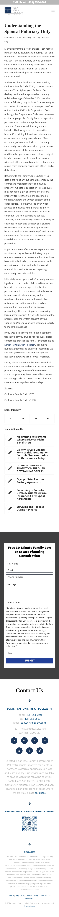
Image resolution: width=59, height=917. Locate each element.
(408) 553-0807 (32, 718)
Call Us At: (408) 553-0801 (29, 2)
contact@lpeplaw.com (33, 722)
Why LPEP (20, 895)
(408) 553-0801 (34, 714)
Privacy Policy (29, 906)
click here (40, 793)
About (11, 895)
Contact (29, 895)
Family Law (30, 37)
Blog (36, 895)
